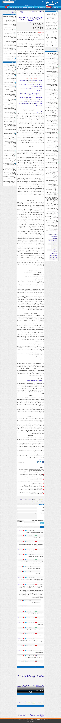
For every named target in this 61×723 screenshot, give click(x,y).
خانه (57, 7)
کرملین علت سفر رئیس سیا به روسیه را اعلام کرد (52, 146)
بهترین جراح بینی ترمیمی (53, 244)
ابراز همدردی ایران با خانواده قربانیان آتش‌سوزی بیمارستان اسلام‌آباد (10, 125)
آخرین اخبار (14, 62)
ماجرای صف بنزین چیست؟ (38, 690)
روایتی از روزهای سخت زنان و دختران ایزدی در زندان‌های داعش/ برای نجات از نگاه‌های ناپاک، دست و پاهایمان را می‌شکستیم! (30, 19)
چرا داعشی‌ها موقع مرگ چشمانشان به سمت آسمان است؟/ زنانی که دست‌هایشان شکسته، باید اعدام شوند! (31, 472)
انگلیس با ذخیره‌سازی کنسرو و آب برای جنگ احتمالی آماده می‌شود (52, 85)
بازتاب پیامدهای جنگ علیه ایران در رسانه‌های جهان (52, 56)
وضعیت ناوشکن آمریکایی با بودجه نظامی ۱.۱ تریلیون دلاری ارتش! (51, 151)
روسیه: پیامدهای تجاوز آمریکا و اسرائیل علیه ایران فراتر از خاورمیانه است (52, 228)
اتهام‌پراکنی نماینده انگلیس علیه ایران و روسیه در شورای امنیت (52, 231)
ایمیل (43, 510)
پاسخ (19, 530)
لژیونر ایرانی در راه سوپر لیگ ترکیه (10, 44)
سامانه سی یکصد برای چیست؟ (10, 69)
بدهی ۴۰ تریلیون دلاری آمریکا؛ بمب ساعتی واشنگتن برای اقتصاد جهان (10, 65)
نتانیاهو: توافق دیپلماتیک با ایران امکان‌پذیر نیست (53, 159)
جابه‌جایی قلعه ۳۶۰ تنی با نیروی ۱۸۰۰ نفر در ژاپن (10, 25)
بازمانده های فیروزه (35, 499)
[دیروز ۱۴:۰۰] (30, 710)
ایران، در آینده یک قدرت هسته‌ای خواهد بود (51, 126)
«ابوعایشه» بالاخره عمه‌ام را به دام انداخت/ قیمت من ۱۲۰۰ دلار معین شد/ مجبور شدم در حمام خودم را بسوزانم (31, 477)
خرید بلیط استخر (54, 253)
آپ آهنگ (55, 234)
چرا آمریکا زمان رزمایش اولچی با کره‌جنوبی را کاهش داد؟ (53, 185)
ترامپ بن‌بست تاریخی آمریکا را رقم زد (51, 180)
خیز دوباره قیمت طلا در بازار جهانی (52, 28)
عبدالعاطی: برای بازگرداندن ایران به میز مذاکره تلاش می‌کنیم (52, 190)
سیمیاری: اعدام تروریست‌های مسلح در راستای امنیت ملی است (9, 84)
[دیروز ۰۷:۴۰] (21, 710)
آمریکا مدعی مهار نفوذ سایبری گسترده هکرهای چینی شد (52, 105)
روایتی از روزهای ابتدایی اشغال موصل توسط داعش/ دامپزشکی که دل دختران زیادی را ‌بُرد (31, 490)
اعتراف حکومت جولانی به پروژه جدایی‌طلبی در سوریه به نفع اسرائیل (53, 182)
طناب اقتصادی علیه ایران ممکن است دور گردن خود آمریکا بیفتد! (51, 170)
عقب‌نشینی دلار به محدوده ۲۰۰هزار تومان (52, 21)
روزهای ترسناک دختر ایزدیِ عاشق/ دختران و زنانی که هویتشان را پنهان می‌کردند (31, 486)
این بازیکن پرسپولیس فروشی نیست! (40, 702)
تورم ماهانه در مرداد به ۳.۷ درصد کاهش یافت (9, 115)
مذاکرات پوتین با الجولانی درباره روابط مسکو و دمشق (52, 153)
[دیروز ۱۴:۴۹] (39, 681)
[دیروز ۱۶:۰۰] (39, 710)
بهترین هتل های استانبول (53, 240)
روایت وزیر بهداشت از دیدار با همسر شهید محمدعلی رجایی (10, 87)
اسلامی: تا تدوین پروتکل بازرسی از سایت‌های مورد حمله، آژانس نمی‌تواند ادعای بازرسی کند (9, 169)
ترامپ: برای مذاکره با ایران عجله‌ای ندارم (51, 130)
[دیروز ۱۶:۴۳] (21, 671)
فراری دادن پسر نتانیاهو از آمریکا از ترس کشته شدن (51, 168)
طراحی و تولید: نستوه (30, 721)
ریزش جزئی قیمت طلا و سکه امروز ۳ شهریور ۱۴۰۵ (52, 23)
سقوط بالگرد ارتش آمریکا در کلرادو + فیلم (52, 209)
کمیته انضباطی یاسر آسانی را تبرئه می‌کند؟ (10, 27)
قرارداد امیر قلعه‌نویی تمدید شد (21, 702)
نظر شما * (42, 513)
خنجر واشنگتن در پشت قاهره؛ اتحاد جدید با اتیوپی (52, 176)
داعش (33, 501)
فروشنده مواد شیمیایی (53, 257)
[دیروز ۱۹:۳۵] (39, 671)
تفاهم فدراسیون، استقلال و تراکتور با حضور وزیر (10, 179)
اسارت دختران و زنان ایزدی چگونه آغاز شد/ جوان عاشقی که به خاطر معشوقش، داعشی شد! (32, 475)
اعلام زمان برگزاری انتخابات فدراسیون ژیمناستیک (10, 156)
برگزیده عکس (42, 706)
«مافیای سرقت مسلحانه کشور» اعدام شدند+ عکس (10, 34)
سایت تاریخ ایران (54, 238)
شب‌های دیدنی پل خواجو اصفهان (10, 129)
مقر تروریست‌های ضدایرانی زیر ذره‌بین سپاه (10, 54)
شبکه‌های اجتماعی (40, 7)
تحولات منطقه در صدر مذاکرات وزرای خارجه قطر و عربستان (52, 148)
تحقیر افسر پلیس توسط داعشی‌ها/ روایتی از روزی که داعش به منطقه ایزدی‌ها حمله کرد (31, 481)
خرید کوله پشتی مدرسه (53, 259)
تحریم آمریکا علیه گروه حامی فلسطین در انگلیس (51, 108)
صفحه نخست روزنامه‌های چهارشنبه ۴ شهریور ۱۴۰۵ (22, 714)
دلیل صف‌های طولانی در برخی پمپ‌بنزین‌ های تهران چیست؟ (9, 49)
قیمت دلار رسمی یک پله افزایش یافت (51, 26)
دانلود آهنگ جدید (54, 236)
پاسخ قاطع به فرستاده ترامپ (10, 18)
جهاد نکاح (36, 501)
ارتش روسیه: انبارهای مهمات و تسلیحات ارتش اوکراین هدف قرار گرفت (51, 133)
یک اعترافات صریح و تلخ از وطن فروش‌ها (11, 42)
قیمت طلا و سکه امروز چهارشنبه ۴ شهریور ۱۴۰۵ (52, 15)
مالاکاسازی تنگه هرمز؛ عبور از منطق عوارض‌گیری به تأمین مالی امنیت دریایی (52, 121)
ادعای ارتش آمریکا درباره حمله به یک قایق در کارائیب (52, 178)
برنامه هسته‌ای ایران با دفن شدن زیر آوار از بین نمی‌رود (51, 59)
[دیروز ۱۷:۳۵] (39, 698)
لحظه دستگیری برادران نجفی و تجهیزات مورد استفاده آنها (9, 17)
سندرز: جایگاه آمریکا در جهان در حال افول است (52, 77)
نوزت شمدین (41, 499)
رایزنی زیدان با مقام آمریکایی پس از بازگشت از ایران (52, 141)
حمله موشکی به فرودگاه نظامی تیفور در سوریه (36, 483)
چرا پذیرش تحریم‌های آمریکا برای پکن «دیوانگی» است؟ (52, 95)
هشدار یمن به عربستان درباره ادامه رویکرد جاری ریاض (52, 67)
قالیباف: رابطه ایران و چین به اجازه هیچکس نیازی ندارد (10, 113)
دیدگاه (11, 7)
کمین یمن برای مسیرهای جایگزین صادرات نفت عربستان (52, 223)
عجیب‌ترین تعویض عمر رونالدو (10, 20)
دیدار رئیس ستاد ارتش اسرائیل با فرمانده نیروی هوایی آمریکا (51, 135)
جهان (52, 7)
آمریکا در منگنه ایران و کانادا (53, 218)
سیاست (55, 7)
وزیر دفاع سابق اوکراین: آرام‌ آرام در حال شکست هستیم (51, 206)
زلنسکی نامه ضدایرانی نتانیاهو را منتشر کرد (52, 98)
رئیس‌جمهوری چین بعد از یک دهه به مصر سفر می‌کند (52, 143)
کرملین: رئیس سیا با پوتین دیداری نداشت (52, 124)
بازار (5, 7)
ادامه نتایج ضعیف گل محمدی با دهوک (9, 117)
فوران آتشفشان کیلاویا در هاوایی (10, 143)
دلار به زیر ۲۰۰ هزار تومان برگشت (52, 18)
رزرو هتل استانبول (54, 242)
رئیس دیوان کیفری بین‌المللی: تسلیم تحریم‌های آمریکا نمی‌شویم (52, 100)
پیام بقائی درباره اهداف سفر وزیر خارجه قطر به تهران (9, 105)
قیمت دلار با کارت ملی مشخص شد (52, 13)
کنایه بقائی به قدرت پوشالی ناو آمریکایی (9, 82)
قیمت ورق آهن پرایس (53, 255)
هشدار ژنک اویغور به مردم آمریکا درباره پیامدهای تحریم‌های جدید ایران (52, 103)
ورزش (44, 7)
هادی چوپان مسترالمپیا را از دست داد (30, 702)
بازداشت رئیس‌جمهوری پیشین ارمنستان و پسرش (51, 156)
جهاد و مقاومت (30, 7)
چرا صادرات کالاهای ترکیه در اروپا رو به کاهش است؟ (52, 116)
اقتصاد (18, 7)
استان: (57, 32)
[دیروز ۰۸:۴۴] (21, 681)
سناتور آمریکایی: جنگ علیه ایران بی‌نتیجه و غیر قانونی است (51, 187)
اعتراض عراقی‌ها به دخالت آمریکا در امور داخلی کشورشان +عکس (51, 90)
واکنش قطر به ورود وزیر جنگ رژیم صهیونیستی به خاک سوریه (52, 211)
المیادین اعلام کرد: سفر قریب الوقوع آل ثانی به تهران (51, 118)
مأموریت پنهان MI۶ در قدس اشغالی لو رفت (10, 110)
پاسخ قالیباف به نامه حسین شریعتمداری (9, 46)
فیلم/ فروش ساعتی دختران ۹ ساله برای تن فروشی (35, 488)
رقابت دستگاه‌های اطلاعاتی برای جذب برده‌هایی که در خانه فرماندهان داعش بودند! (30, 492)
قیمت (57, 11)
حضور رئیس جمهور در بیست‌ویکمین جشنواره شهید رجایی (40, 715)
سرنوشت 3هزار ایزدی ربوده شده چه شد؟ (36, 493)
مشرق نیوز (49, 3)
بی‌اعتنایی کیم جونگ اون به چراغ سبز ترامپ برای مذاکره (52, 165)
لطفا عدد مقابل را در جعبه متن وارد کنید (38, 520)
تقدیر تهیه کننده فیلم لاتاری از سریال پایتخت (36, 479)
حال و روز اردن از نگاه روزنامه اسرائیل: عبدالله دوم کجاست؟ (52, 226)
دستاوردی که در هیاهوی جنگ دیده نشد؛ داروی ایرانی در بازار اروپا (9, 131)
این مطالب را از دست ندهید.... (39, 667)
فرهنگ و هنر (25, 7)
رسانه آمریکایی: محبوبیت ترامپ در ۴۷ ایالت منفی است (52, 80)
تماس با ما (8, 0)
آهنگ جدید (49, 249)
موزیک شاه (50, 234)
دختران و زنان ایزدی (28, 499)
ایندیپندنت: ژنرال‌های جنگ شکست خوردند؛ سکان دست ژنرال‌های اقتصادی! (52, 173)
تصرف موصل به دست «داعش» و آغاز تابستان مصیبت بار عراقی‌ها (33, 485)
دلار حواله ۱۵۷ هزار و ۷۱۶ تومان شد (52, 17)
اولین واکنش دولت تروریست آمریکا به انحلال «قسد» (52, 193)
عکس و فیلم (15, 7)
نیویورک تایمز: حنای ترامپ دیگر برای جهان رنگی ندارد (52, 54)
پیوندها (8, 7)
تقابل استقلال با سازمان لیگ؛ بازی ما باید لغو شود (9, 146)
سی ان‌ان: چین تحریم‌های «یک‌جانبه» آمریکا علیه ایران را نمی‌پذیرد (52, 87)
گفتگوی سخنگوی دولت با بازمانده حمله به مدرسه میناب (9, 97)
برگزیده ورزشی (41, 694)
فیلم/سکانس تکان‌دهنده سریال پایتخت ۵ (34, 380)
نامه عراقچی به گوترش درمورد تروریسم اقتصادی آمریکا (10, 136)
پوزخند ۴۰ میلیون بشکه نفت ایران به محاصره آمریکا (52, 61)
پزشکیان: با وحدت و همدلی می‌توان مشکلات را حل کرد (10, 173)
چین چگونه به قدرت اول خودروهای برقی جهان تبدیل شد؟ (51, 217)
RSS (14, 0)
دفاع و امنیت (34, 7)
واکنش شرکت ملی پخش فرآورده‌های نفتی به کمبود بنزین (31, 676)
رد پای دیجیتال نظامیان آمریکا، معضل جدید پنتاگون (52, 113)
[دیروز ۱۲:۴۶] (21, 698)
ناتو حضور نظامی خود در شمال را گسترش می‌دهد (51, 163)
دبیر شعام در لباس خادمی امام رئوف (9, 45)
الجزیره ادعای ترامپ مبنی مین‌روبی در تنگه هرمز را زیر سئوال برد (52, 64)
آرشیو (11, 0)
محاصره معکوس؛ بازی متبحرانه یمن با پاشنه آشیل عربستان (52, 72)
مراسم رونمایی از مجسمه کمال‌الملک (31, 714)
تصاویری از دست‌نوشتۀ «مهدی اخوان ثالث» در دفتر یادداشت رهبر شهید (10, 67)
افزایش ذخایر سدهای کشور (30, 685)
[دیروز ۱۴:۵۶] (30, 698)
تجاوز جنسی (41, 501)
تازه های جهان (55, 51)
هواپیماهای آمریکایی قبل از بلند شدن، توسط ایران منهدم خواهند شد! (52, 69)
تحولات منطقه (48, 7)
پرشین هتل (55, 249)
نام (43, 507)
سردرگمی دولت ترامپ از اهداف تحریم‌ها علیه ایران (51, 221)
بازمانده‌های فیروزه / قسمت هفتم (30, 15)
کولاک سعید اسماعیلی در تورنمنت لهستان (10, 90)
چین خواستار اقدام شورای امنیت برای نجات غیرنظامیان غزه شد (52, 93)
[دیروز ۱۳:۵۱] (30, 681)
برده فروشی (22, 499)
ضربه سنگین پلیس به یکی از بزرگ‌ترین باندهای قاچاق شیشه (10, 127)
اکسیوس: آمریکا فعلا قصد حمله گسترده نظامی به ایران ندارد (52, 214)
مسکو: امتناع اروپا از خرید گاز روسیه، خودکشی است (52, 195)
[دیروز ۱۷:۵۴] (30, 671)
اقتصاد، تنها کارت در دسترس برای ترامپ (51, 160)
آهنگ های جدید (54, 245)
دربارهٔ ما (4, 0)
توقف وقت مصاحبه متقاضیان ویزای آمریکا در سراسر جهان (52, 129)
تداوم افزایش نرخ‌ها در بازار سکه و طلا (51, 25)
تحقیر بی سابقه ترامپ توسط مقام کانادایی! (52, 138)
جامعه (21, 7)
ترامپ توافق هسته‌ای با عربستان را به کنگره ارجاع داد (52, 204)
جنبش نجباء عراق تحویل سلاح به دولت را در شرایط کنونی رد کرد (51, 111)
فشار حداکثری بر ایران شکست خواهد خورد (52, 82)
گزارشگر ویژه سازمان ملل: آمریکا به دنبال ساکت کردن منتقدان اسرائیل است (52, 74)
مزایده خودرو (55, 251)
